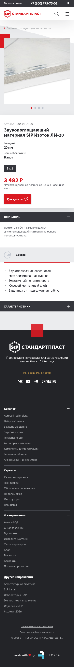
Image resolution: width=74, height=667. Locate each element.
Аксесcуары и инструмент (20, 460)
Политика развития (16, 566)
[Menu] (68, 14)
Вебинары (10, 505)
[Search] (57, 14)
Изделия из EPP (14, 606)
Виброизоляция (14, 421)
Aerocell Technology (16, 415)
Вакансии (10, 555)
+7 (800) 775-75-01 (44, 3)
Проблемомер (13, 494)
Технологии (11, 483)
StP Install (10, 589)
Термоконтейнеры (15, 454)
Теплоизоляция (13, 437)
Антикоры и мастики (17, 443)
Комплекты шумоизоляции (21, 448)
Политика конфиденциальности (37, 632)
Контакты (10, 561)
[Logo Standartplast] (22, 14)
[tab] (31, 108)
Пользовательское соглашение (37, 626)
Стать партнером (15, 544)
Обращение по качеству (19, 488)
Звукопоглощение (15, 426)
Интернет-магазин (16, 539)
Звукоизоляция (13, 432)
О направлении (13, 528)
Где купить (11, 533)
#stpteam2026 (13, 611)
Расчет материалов (16, 477)
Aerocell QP (11, 522)
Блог (7, 550)
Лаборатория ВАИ (15, 595)
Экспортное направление (20, 600)
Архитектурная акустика (19, 584)
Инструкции (12, 499)
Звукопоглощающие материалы (29, 28)
